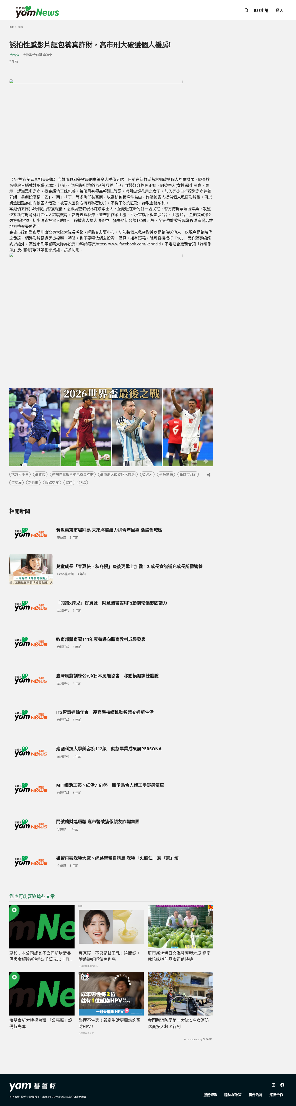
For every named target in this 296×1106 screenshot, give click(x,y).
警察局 (16, 482)
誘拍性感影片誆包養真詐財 (73, 474)
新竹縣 (33, 482)
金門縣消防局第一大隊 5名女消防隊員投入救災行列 (178, 1023)
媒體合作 (276, 1094)
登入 (279, 10)
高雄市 (40, 474)
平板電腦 (166, 474)
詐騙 (82, 482)
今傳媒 (14, 55)
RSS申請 (261, 10)
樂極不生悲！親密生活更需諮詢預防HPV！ (109, 1023)
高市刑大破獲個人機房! (118, 474)
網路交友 (52, 482)
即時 (20, 27)
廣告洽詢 (255, 1094)
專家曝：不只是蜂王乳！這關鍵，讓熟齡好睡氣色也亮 (109, 956)
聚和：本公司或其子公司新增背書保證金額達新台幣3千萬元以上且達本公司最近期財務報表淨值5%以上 (41, 956)
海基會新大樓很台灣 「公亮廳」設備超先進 (40, 1023)
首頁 (12, 27)
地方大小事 (20, 474)
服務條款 (210, 1094)
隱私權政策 (233, 1094)
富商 (68, 482)
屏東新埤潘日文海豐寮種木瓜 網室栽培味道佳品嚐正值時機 (179, 956)
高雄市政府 (188, 474)
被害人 (147, 474)
